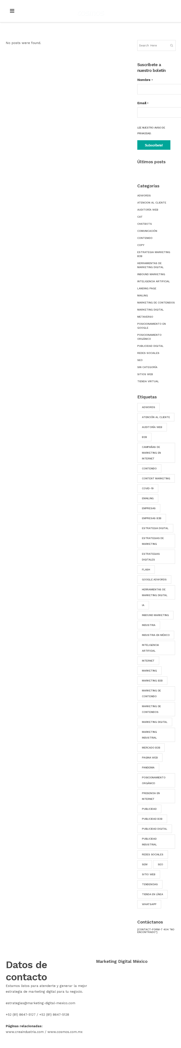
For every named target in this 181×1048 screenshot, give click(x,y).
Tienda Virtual (148, 381)
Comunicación (147, 230)
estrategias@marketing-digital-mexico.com (40, 1003)
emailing (148, 498)
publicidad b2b (152, 818)
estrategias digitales (151, 556)
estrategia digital (155, 528)
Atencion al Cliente (151, 202)
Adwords (144, 195)
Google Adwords (154, 579)
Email (143, 103)
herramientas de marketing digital (155, 592)
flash (146, 569)
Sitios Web (145, 374)
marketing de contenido (151, 693)
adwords (148, 407)
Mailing (142, 295)
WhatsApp (149, 904)
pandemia (148, 767)
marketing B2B (152, 680)
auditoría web (152, 427)
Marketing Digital (150, 309)
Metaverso (145, 316)
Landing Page (146, 288)
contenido (149, 468)
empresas (149, 508)
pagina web (150, 757)
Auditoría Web (147, 209)
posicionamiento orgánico (153, 780)
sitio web (148, 874)
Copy (140, 245)
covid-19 (148, 488)
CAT (140, 216)
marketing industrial (149, 734)
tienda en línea (152, 894)
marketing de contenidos (151, 709)
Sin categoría (147, 367)
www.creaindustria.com (25, 1032)
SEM (144, 864)
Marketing (149, 670)
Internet (148, 660)
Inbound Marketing (151, 274)
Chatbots (144, 223)
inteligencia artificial (150, 647)
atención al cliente (156, 417)
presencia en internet (151, 796)
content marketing (156, 478)
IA (143, 605)
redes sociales (152, 854)
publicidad (149, 808)
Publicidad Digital (150, 345)
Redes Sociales (148, 353)
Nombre (145, 80)
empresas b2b (151, 518)
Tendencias (150, 884)
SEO (140, 360)
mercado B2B (151, 747)
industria (148, 625)
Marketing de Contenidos (156, 302)
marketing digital (155, 722)
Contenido (145, 238)
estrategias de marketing (153, 541)
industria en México (156, 635)
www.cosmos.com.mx (65, 1032)
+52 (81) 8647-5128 (54, 1015)
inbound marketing (155, 615)
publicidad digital (154, 828)
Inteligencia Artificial (153, 281)
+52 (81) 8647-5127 (21, 1015)
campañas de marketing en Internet (151, 452)
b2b (144, 437)
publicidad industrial (149, 841)
